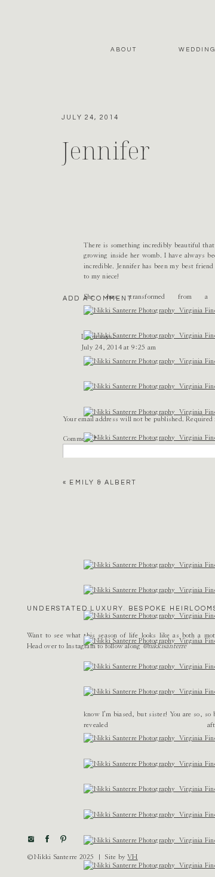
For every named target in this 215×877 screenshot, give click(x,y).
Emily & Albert (103, 482)
